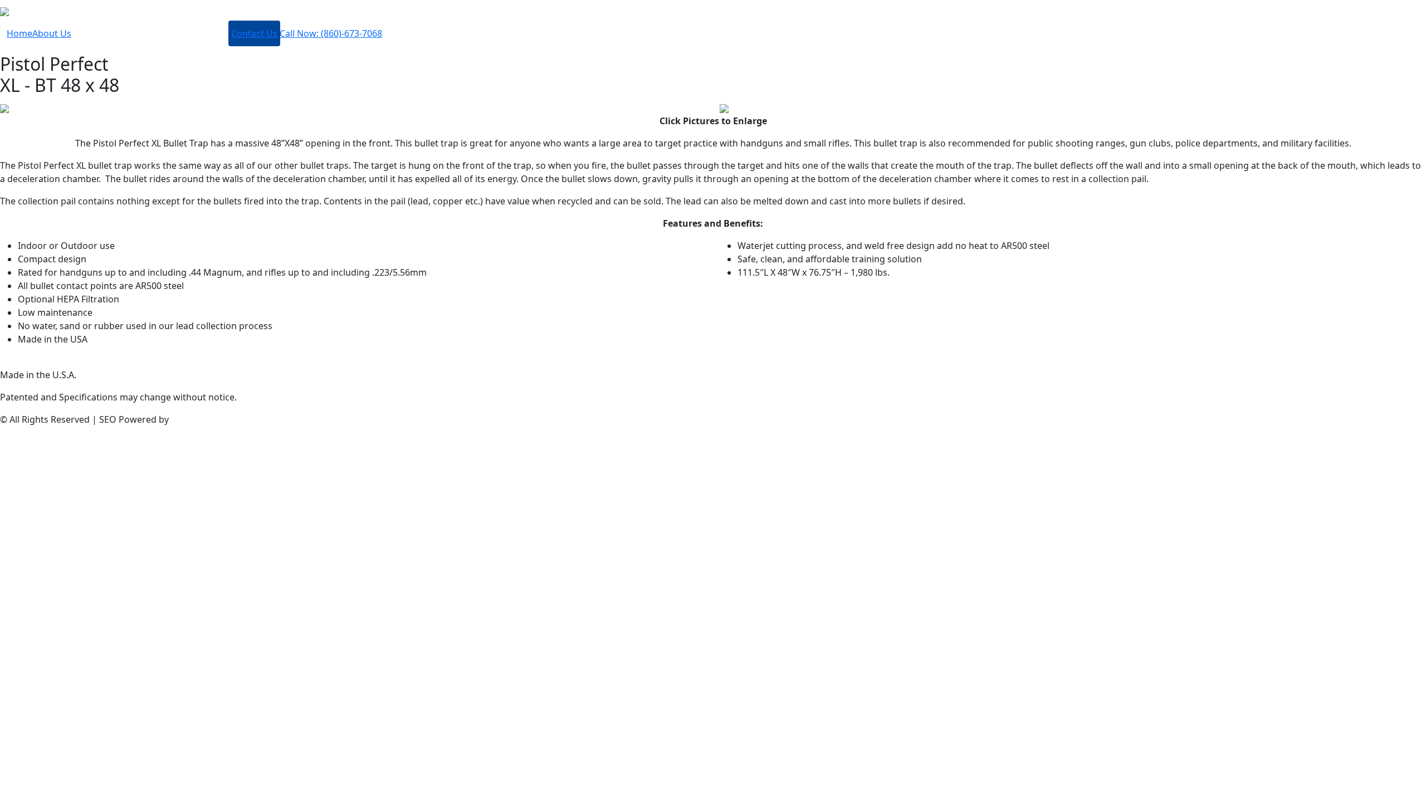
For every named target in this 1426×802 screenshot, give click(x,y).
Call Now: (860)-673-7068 (331, 33)
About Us (51, 33)
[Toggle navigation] (26, 11)
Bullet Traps (100, 38)
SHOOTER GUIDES (179, 38)
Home (19, 33)
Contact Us (254, 33)
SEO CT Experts (203, 419)
